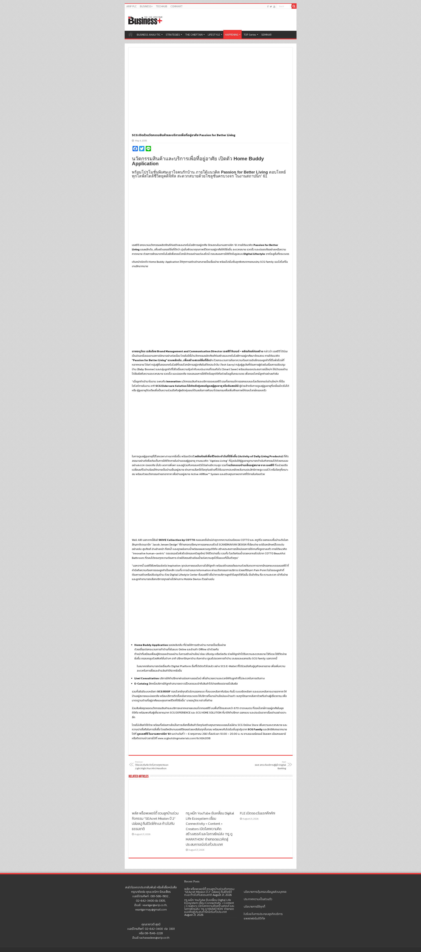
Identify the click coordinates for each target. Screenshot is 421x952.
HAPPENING (231, 35)
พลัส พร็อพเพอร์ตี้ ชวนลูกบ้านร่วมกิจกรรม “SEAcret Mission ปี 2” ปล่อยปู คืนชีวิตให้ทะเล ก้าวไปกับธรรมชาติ (155, 821)
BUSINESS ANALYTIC (149, 35)
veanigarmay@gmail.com (151, 909)
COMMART (177, 6)
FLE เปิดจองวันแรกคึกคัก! (257, 813)
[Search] (294, 6)
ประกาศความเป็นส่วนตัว (258, 899)
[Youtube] (274, 6)
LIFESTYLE (214, 35)
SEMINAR (266, 35)
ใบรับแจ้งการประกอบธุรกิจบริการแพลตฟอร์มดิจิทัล (263, 916)
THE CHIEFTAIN (194, 35)
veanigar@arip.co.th (154, 905)
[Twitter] (271, 6)
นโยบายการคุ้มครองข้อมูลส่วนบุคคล (265, 891)
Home (130, 34)
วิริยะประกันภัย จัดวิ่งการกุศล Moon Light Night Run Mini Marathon (151, 765)
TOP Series (250, 35)
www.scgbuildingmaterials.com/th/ (179, 738)
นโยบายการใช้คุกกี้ (254, 906)
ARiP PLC (131, 6)
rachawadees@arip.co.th (154, 937)
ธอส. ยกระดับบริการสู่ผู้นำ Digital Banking (270, 765)
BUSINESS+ (146, 6)
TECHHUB (161, 6)
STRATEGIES (173, 35)
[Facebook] (268, 6)
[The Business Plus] (145, 20)
